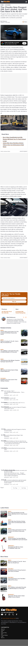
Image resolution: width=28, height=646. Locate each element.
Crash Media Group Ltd (8, 618)
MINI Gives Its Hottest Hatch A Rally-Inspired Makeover (9, 370)
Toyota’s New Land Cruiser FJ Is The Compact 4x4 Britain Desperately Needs (10, 333)
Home (2, 5)
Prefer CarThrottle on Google (12, 42)
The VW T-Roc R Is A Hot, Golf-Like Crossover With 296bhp (7, 312)
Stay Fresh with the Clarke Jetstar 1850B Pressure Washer (16, 596)
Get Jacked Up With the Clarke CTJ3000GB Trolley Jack (15, 547)
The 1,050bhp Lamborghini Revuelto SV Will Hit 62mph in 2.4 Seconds (9, 351)
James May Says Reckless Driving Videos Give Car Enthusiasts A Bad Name (13, 144)
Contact (2, 630)
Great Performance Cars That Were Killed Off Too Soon (16, 579)
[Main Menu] (26, 1)
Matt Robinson (4, 21)
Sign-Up (2, 637)
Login (2, 636)
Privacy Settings (4, 635)
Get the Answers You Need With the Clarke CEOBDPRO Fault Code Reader (17, 539)
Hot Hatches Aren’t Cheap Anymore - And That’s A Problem (17, 571)
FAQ (2, 631)
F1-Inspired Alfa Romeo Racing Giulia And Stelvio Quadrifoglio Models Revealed (21, 312)
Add (24, 43)
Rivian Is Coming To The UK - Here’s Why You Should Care (9, 342)
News (2, 330)
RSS (2, 633)
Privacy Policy (23, 303)
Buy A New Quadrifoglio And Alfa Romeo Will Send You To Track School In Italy (14, 139)
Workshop (10, 537)
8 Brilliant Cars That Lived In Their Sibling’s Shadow (9, 380)
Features (3, 378)
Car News (7, 5)
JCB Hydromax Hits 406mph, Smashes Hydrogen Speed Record (10, 361)
